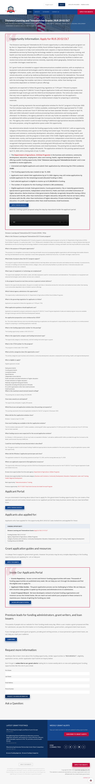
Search (62, 4)
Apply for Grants (86, 11)
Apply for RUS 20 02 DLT (54, 38)
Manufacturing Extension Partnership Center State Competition (25, 747)
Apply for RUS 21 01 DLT (41, 530)
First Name (8, 670)
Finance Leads (85, 4)
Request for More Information (17, 696)
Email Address (9, 683)
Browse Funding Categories (30, 753)
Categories (46, 11)
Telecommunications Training (23, 482)
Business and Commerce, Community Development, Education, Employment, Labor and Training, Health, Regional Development (47, 23)
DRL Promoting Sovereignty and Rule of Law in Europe (22, 730)
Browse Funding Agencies (13, 753)
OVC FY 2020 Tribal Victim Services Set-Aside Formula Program (35, 486)
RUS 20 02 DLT (39, 26)
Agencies (37, 11)
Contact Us (55, 11)
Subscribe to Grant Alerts (76, 734)
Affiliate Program (73, 4)
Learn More (11, 639)
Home (30, 11)
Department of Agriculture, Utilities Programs (20, 26)
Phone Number (9, 689)
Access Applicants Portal (20, 602)
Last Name (8, 676)
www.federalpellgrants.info (82, 770)
